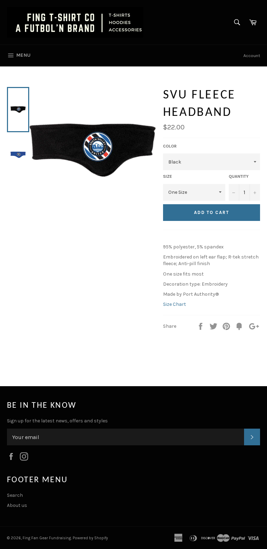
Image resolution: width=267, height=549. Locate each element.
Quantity (239, 176)
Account (251, 55)
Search (15, 495)
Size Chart (174, 304)
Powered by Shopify (90, 538)
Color (170, 146)
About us (17, 505)
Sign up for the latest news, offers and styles (57, 421)
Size (167, 176)
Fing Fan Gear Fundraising (47, 538)
